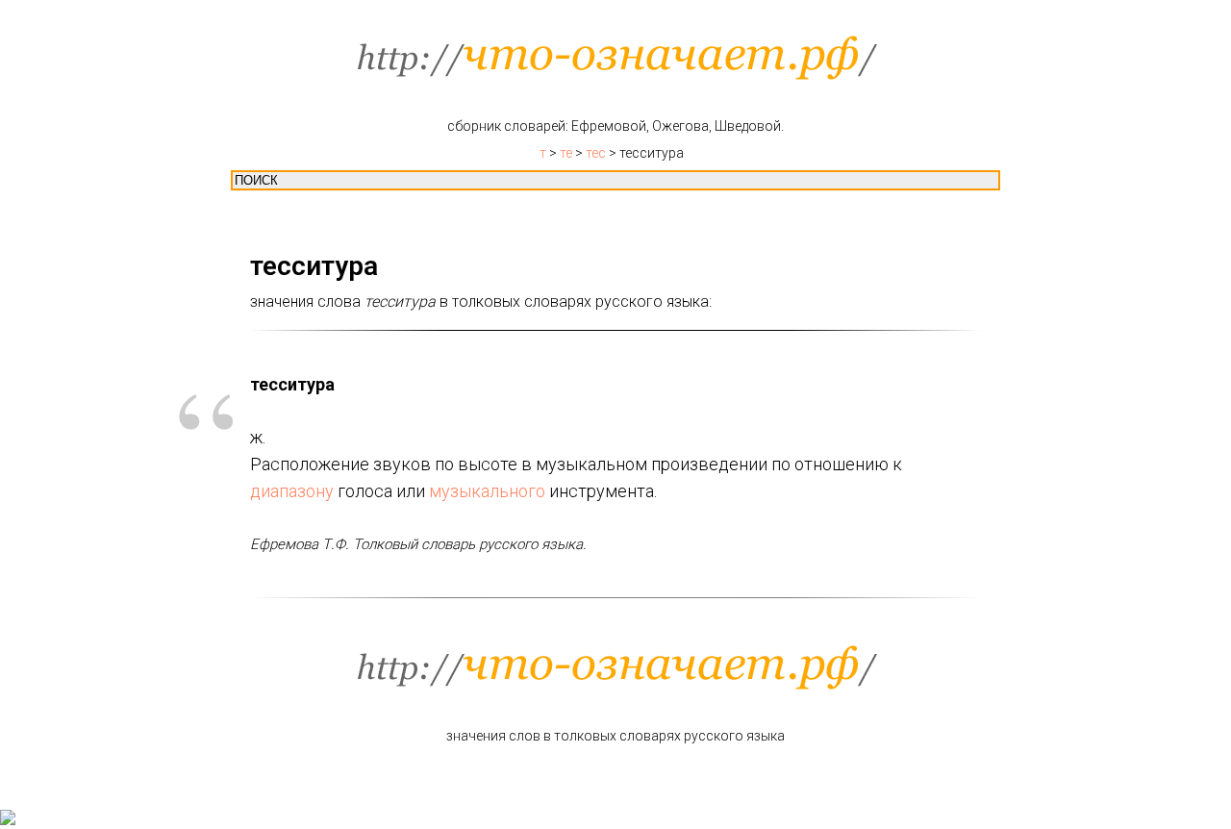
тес (596, 153)
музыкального (487, 491)
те (566, 153)
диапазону (292, 491)
